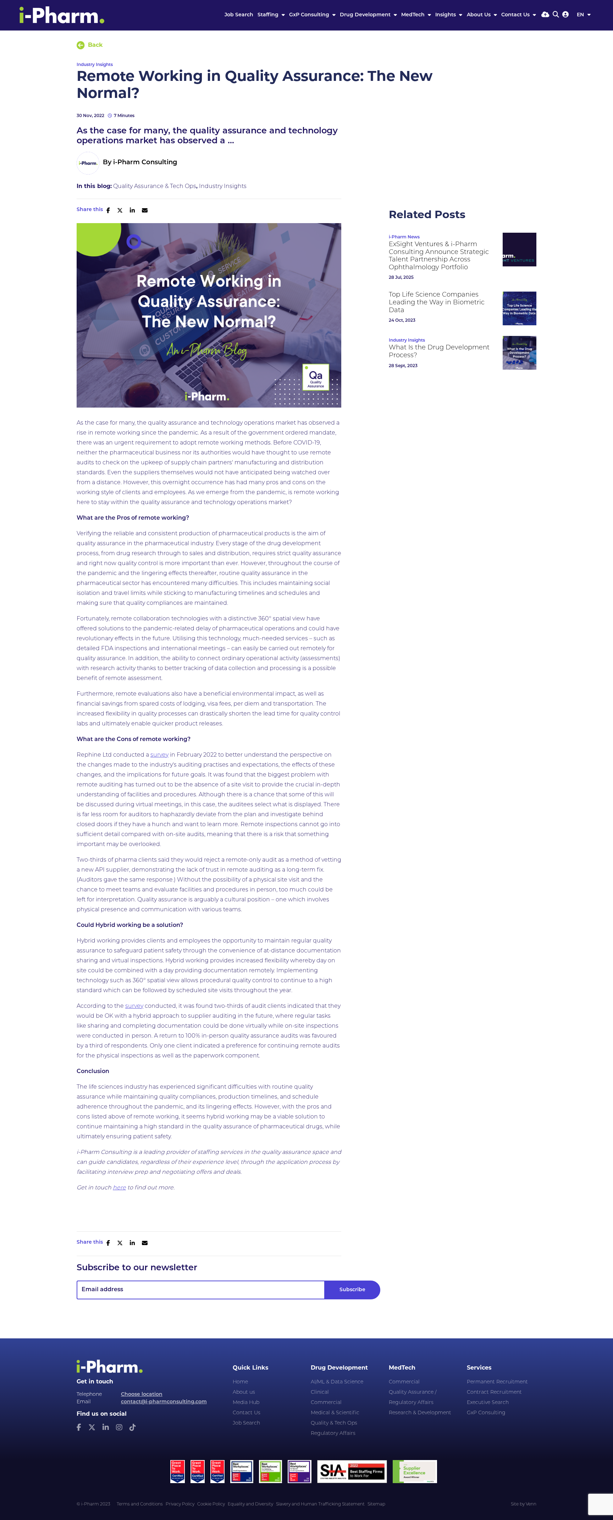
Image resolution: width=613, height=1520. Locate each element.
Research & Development (420, 1413)
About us (244, 1392)
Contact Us (516, 15)
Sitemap (376, 1504)
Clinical (320, 1392)
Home (240, 1382)
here (119, 1188)
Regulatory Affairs (333, 1433)
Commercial (326, 1402)
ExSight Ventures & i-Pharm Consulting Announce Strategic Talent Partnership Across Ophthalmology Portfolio (439, 256)
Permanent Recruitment (497, 1382)
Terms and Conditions (140, 1504)
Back (95, 45)
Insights (446, 15)
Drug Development (366, 15)
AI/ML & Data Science (337, 1382)
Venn (531, 1504)
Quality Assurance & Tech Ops (154, 186)
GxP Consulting (310, 15)
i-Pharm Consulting (145, 163)
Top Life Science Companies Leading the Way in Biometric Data (437, 303)
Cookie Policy (211, 1504)
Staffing (269, 15)
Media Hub (246, 1402)
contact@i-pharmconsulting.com (164, 1402)
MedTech (413, 15)
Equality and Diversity (250, 1504)
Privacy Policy (180, 1504)
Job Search (239, 15)
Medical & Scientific (335, 1413)
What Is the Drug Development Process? (439, 352)
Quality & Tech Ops (334, 1423)
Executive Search (488, 1402)
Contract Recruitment (494, 1392)
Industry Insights (95, 65)
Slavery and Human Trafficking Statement (320, 1504)
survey (159, 755)
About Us (479, 15)
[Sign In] (565, 15)
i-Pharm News (404, 237)
